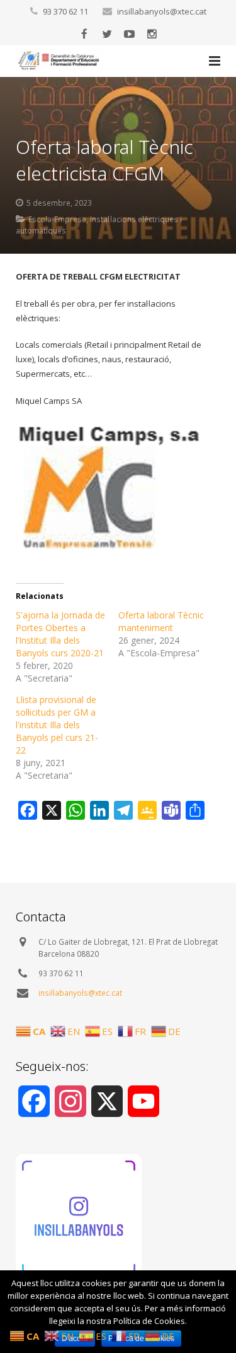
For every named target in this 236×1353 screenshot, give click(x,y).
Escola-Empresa (57, 219)
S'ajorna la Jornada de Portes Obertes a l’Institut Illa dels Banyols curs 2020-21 (60, 634)
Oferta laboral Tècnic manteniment (161, 621)
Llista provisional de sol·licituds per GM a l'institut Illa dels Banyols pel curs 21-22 (57, 725)
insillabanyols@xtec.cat (161, 11)
